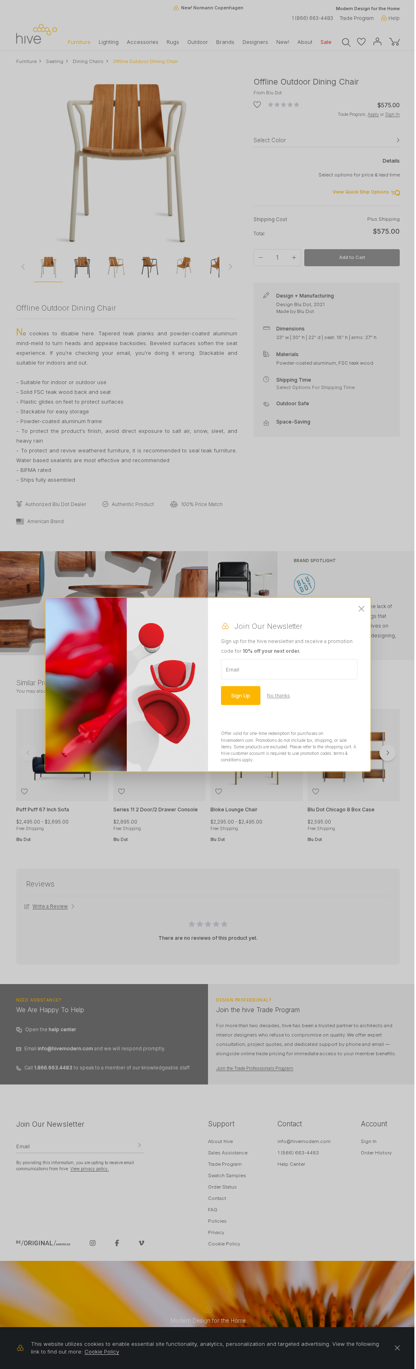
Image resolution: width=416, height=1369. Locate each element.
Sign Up (240, 695)
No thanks (278, 695)
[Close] (361, 609)
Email (232, 669)
